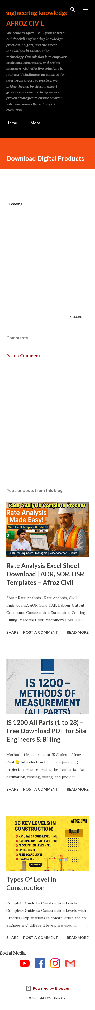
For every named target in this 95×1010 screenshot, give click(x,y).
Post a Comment (23, 355)
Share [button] (76, 317)
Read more (78, 632)
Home (11, 122)
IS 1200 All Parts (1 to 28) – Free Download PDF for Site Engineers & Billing (46, 730)
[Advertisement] (47, 423)
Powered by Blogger (50, 988)
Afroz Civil (25, 23)
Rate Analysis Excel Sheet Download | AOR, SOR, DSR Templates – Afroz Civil (45, 574)
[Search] (73, 9)
